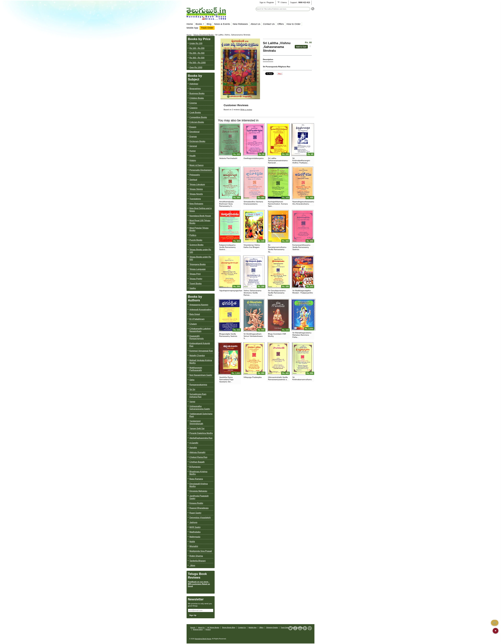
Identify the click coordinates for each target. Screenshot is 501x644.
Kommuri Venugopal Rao (201, 351)
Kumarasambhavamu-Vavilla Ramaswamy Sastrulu (301, 247)
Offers (280, 24)
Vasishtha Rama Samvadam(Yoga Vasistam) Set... (226, 379)
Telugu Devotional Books (203, 35)
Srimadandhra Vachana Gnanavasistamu (253, 203)
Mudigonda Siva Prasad (200, 551)
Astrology (193, 84)
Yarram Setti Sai (196, 428)
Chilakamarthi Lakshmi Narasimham (200, 329)
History (192, 160)
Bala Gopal (194, 314)
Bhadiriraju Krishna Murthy (198, 472)
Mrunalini (193, 546)
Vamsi (192, 401)
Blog (209, 24)
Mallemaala (194, 537)
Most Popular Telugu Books (198, 229)
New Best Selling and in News (200, 209)
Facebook (295, 628)
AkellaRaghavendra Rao (200, 438)
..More (192, 565)
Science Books (196, 245)
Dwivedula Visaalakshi (200, 517)
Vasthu (192, 288)
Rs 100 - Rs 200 (196, 48)
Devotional (194, 132)
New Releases (240, 24)
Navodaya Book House (200, 216)
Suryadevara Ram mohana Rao (197, 395)
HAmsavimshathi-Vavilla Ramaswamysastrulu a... (278, 378)
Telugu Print (195, 274)
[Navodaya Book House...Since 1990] (206, 17)
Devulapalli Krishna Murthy (198, 485)
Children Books (196, 98)
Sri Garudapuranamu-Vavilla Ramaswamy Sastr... (277, 292)
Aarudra (193, 447)
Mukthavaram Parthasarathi (195, 369)
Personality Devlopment (200, 170)
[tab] (268, 60)
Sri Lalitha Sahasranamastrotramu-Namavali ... (278, 160)
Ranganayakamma (198, 385)
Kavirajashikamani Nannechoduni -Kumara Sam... (278, 204)
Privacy (208, 629)
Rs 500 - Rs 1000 (197, 63)
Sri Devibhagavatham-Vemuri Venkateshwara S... (253, 336)
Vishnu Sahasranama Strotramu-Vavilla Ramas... (252, 292)
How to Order (293, 24)
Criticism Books (196, 122)
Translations (195, 199)
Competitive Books (198, 117)
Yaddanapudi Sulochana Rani (200, 415)
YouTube (300, 628)
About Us (255, 24)
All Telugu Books (213, 627)
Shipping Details (272, 627)
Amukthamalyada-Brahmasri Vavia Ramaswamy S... (226, 204)
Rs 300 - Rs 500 (196, 58)
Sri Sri (192, 389)
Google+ (305, 628)
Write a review (246, 110)
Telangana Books (197, 264)
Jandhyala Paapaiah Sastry (199, 497)
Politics (192, 235)
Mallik (192, 541)
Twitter (290, 628)
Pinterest (310, 628)
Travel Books (195, 283)
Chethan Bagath (197, 462)
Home (190, 24)
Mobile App (192, 28)
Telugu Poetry (195, 279)
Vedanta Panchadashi (228, 158)
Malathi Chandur (197, 355)
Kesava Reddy (196, 503)
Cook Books (195, 112)
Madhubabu (195, 532)
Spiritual (193, 179)
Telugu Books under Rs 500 (200, 258)
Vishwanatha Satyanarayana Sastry (199, 407)
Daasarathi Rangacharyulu (196, 337)
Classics (193, 108)
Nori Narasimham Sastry (200, 375)
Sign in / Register (267, 2)
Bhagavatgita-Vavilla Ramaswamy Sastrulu (228, 335)
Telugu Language (197, 269)
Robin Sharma (196, 556)
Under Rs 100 (195, 43)
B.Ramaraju (195, 467)
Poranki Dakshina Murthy (201, 433)
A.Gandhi (193, 443)
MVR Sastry (195, 527)
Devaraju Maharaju (198, 491)
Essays (192, 127)
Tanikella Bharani (197, 561)
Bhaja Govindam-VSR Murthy (277, 335)
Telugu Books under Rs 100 (200, 250)
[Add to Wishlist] (310, 46)
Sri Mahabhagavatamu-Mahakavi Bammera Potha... (302, 335)
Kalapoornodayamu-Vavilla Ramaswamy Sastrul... (227, 247)
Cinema (193, 103)
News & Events (222, 24)
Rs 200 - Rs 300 (196, 53)
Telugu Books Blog (228, 627)
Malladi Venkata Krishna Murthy (200, 361)
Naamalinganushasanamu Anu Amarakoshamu (302, 203)
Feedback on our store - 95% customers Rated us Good (199, 584)
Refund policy (198, 629)
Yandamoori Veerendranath (196, 422)
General (193, 146)
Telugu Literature (197, 184)
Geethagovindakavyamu (254, 158)
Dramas (193, 136)
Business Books (196, 93)
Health (192, 156)
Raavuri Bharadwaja (198, 508)
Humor (192, 151)
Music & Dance (196, 165)
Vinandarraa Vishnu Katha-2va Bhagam (252, 246)
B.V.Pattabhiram (196, 319)
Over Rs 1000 (195, 67)
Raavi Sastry (195, 513)
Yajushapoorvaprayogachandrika (229, 290)
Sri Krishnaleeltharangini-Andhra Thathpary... (301, 160)
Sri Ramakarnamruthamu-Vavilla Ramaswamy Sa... (277, 248)
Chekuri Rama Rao (198, 457)
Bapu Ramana (196, 479)
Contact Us (269, 24)
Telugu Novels (196, 194)
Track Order (207, 28)
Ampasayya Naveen (198, 305)
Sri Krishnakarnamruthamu (302, 378)
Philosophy (194, 175)
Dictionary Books (197, 141)
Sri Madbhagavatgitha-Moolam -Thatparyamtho (302, 291)
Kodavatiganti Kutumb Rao (199, 344)
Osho (191, 380)
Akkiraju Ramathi (197, 452)
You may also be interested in (238, 120)
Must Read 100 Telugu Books (199, 221)
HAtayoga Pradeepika (253, 377)
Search (192, 627)
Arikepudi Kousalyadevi (200, 309)
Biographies (195, 88)
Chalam (193, 324)
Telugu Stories (196, 189)
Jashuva (193, 522)
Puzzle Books (195, 240)
